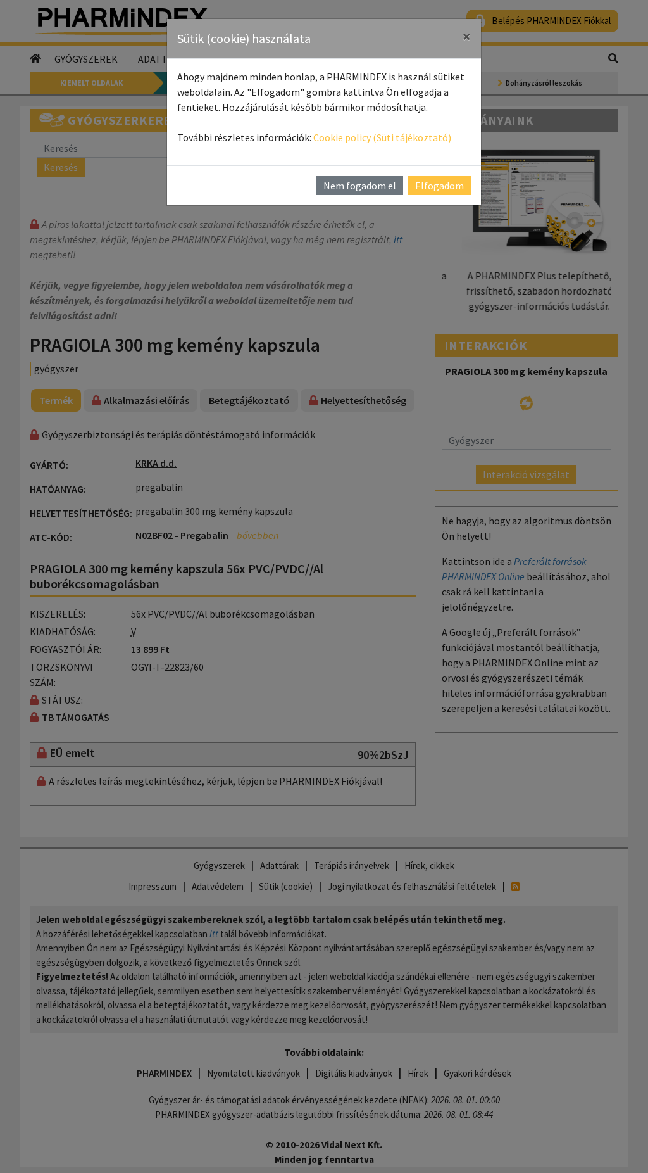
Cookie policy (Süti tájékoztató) (382, 137)
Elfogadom (439, 185)
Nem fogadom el (359, 185)
